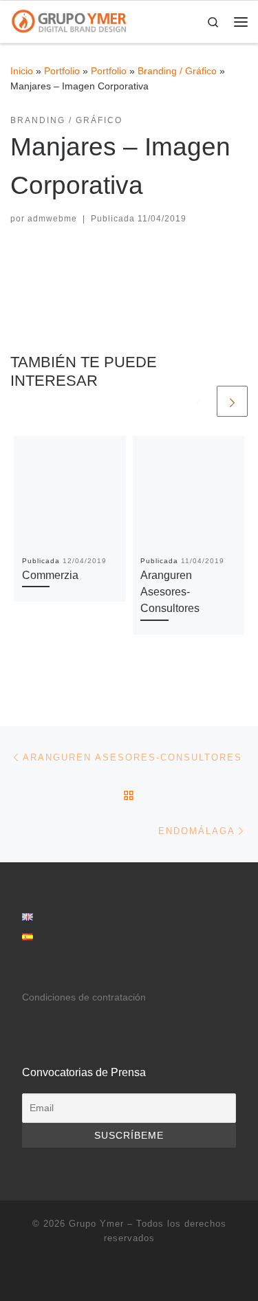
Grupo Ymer (96, 1223)
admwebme (52, 218)
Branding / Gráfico (177, 70)
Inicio (21, 70)
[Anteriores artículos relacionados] (198, 401)
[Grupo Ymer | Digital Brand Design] (69, 20)
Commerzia (50, 575)
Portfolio (62, 70)
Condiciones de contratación (84, 997)
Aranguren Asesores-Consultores (170, 592)
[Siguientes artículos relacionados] (232, 401)
